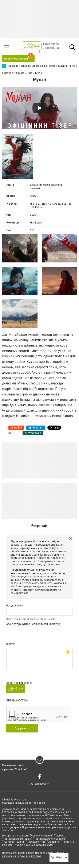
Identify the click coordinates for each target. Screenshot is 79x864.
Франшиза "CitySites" (14, 769)
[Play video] (39, 108)
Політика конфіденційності (18, 853)
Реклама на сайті (12, 765)
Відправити (22, 728)
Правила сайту (44, 853)
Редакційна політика (29, 856)
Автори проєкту (39, 783)
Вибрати (17, 688)
